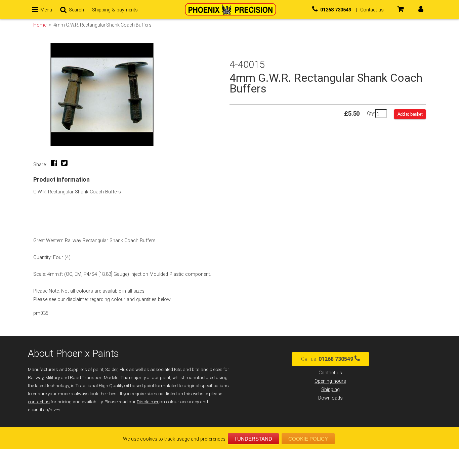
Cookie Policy (308, 439)
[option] (131, 94)
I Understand (253, 439)
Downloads (330, 398)
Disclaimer (148, 401)
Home (39, 25)
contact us (39, 401)
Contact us (330, 373)
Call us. (327, 359)
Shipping (330, 389)
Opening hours (330, 381)
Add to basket (410, 114)
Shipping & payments (115, 10)
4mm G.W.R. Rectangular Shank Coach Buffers (102, 25)
